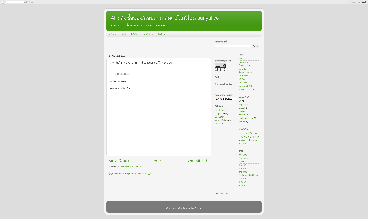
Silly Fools (219, 110)
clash (217, 117)
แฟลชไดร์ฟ (147, 34)
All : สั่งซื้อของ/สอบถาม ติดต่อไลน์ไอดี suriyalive (165, 18)
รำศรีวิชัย (243, 165)
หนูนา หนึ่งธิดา (221, 120)
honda (242, 122)
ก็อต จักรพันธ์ (244, 66)
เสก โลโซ (243, 83)
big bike (242, 105)
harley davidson (246, 118)
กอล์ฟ (241, 59)
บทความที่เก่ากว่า (198, 160)
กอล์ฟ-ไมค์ (243, 62)
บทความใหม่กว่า (119, 160)
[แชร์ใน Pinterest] (127, 74)
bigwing (242, 111)
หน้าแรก (113, 34)
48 (240, 101)
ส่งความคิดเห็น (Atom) (131, 166)
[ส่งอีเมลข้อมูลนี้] (116, 74)
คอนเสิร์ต (243, 69)
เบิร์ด (217, 124)
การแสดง (243, 155)
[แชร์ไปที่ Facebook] (124, 74)
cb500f (242, 115)
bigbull (242, 108)
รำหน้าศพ (243, 168)
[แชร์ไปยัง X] (122, 74)
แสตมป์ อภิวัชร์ (245, 86)
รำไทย (242, 186)
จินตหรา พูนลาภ (246, 72)
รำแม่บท (242, 179)
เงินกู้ (123, 34)
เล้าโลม (242, 79)
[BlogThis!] (119, 74)
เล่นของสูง (243, 76)
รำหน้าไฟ (243, 172)
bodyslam (219, 113)
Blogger (198, 208)
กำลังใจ (133, 34)
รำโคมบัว (243, 182)
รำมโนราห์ (243, 158)
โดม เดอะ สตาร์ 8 (246, 90)
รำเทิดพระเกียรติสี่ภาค (248, 175)
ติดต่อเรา (161, 34)
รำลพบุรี (242, 162)
